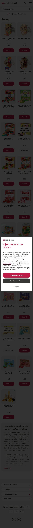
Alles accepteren (17, 275)
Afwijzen (17, 286)
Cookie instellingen (16, 281)
